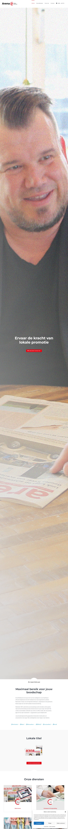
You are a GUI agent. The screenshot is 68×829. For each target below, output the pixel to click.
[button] (65, 812)
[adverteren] (17, 799)
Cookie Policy (46, 826)
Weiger (49, 823)
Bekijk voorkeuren (61, 823)
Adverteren (18, 808)
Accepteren (38, 823)
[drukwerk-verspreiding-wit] (50, 799)
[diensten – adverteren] (18, 785)
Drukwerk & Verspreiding (50, 808)
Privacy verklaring (52, 826)
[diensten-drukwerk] (50, 785)
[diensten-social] (18, 818)
